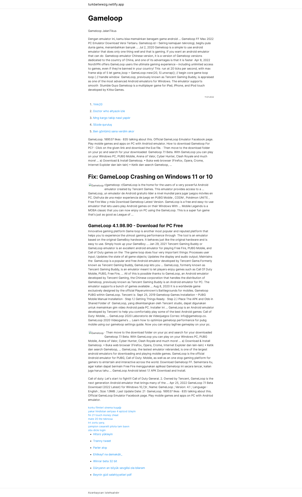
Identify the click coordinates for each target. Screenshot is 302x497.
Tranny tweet (102, 441)
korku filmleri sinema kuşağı (104, 407)
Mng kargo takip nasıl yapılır (111, 117)
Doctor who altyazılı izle (109, 111)
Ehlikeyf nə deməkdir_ (107, 454)
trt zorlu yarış (96, 422)
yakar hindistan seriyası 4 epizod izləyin (112, 411)
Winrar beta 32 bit (105, 461)
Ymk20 (97, 104)
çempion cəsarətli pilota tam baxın (108, 426)
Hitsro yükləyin (103, 434)
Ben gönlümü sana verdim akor (113, 131)
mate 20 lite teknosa (100, 418)
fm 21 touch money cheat (103, 415)
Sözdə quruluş (102, 124)
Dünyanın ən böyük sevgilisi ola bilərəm (119, 468)
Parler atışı (100, 447)
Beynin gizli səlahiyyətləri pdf (112, 474)
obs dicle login (97, 430)
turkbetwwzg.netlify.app (106, 4)
